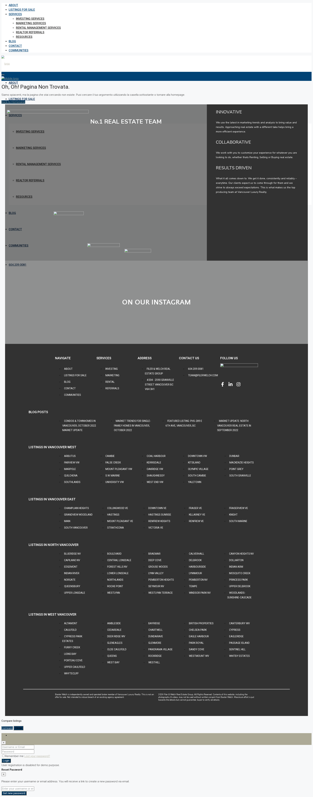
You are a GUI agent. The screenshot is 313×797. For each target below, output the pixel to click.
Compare (7, 728)
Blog (12, 41)
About (13, 5)
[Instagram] (238, 384)
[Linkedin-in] (230, 384)
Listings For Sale (22, 9)
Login (6, 760)
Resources (24, 37)
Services (15, 14)
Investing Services (30, 18)
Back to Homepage (13, 102)
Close (18, 728)
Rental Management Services (38, 27)
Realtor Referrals (30, 32)
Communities (18, 50)
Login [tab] (12, 735)
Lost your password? (37, 756)
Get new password (14, 793)
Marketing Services (31, 23)
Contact (15, 46)
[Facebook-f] (222, 384)
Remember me (14, 756)
